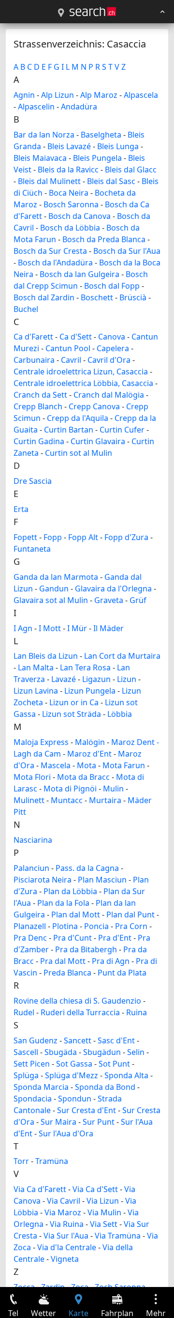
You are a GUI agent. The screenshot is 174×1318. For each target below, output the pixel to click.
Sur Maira (58, 1121)
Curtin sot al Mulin (78, 453)
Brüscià (132, 297)
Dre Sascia (33, 481)
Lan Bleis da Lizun (46, 656)
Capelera (113, 348)
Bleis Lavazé (69, 146)
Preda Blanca (67, 972)
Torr (21, 1161)
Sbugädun (102, 1052)
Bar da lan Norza (44, 134)
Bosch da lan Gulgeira (79, 274)
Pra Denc (30, 937)
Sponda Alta (126, 1075)
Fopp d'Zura (126, 537)
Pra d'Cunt (72, 937)
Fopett (25, 537)
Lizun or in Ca (74, 702)
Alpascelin (36, 106)
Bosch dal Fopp (112, 285)
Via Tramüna (118, 1235)
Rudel (24, 1012)
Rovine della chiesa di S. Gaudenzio (77, 1000)
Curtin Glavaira (98, 441)
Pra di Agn (111, 961)
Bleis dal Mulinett (49, 181)
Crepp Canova (94, 406)
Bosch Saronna (71, 204)
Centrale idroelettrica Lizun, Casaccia (81, 371)
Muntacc (67, 800)
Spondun (74, 1098)
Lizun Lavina (36, 690)
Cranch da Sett (40, 394)
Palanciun (31, 868)
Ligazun (96, 679)
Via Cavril (63, 1200)
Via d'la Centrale (66, 1247)
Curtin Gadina (39, 441)
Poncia (96, 926)
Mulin (113, 788)
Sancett (77, 1040)
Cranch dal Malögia (108, 394)
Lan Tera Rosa (85, 667)
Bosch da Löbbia (70, 227)
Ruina (136, 1012)
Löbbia (119, 714)
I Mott (50, 628)
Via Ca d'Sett (95, 1189)
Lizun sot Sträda (71, 714)
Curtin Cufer (122, 429)
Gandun (54, 588)
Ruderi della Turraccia (80, 1012)
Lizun (126, 679)
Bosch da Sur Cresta (50, 251)
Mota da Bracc (83, 777)
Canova (111, 336)
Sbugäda (60, 1052)
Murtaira (105, 800)
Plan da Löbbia (70, 891)
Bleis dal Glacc (131, 169)
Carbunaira (34, 360)
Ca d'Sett (75, 336)
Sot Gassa (74, 1063)
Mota (86, 765)
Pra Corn (131, 926)
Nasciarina (33, 840)
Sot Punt (114, 1063)
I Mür (77, 628)
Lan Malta (36, 667)
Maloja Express (41, 742)
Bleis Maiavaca (40, 158)
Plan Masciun (102, 879)
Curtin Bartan (68, 429)
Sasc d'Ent (116, 1040)
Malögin (90, 742)
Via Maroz (62, 1212)
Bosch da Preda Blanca (103, 239)
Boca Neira (68, 192)
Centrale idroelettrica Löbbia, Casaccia (83, 383)
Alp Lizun (57, 95)
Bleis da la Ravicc (68, 169)
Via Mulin (104, 1212)
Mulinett (29, 800)
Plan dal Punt (130, 914)
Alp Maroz (98, 95)
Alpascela (141, 95)
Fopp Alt (83, 537)
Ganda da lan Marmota (56, 577)
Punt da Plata (122, 972)
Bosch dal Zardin (44, 297)
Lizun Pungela (90, 690)
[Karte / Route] (61, 13)
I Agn (23, 628)
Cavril (71, 360)
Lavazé (63, 679)
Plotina (65, 926)
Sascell (26, 1052)
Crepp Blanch (38, 406)
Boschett (97, 297)
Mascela (56, 765)
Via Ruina (67, 1224)
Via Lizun (103, 1200)
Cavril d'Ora (108, 360)
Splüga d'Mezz (71, 1075)
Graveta (108, 600)
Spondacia (33, 1098)
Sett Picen (32, 1063)
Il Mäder (108, 628)
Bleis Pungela (97, 158)
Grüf (138, 600)
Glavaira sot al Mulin (51, 600)
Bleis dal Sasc (111, 181)
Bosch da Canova (79, 216)
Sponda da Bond (105, 1087)
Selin (136, 1052)
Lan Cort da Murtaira (122, 656)
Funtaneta (32, 548)
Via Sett (103, 1224)
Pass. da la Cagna (87, 868)
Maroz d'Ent (89, 753)
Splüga (26, 1075)
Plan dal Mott (75, 914)
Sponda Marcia (41, 1087)
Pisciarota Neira (43, 879)
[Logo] (93, 11)
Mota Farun (123, 765)
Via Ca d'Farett (40, 1189)
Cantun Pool (67, 348)
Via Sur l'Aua (66, 1235)
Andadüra (79, 106)
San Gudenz (36, 1040)
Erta (21, 509)
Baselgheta (101, 134)
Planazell (30, 926)
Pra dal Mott (63, 961)
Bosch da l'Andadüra (55, 262)
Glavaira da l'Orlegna (113, 588)
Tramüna (51, 1161)
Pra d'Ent (114, 937)
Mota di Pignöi (70, 788)
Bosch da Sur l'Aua (126, 251)
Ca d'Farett (33, 336)
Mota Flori (32, 777)
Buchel (26, 309)
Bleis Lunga (118, 146)
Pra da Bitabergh (86, 949)
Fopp (53, 537)
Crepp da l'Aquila (77, 418)
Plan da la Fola (63, 903)
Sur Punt (99, 1121)
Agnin (24, 95)
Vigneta (65, 1259)
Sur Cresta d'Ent (86, 1110)
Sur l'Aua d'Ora (66, 1133)
